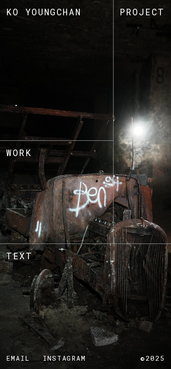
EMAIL (18, 358)
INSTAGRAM (64, 358)
